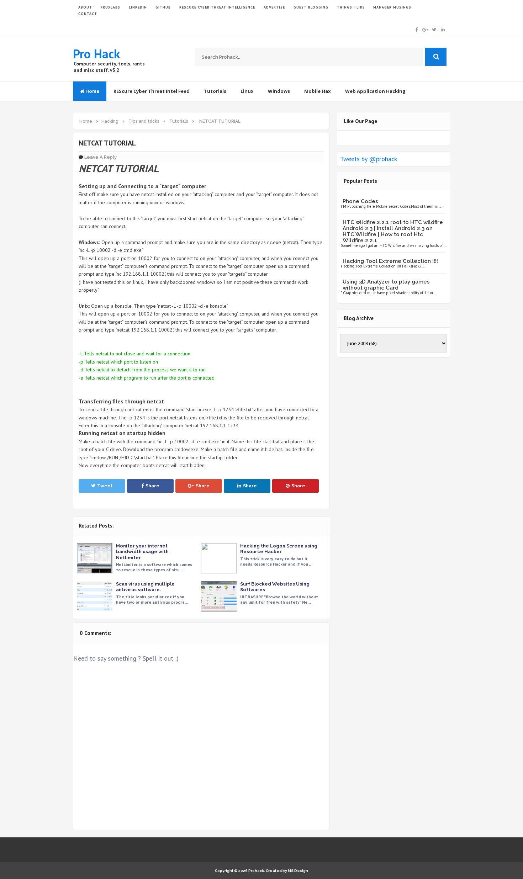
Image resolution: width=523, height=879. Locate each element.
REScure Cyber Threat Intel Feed (151, 91)
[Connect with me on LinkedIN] (443, 29)
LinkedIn (138, 7)
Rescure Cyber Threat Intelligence (217, 7)
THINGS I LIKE (351, 7)
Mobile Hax (317, 91)
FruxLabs (110, 7)
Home (91, 91)
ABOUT (85, 7)
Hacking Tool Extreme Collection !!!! (390, 261)
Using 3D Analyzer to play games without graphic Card (386, 285)
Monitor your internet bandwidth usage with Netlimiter (142, 551)
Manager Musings (392, 7)
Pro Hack (96, 54)
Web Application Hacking (375, 91)
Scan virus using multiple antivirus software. (145, 586)
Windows (279, 91)
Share (152, 485)
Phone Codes (360, 201)
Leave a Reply (100, 157)
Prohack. (257, 871)
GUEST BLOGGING (311, 7)
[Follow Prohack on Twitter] (434, 29)
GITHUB (163, 7)
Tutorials (215, 91)
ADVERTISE (274, 7)
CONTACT (87, 13)
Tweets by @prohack (368, 159)
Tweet (105, 485)
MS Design (298, 871)
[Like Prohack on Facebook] (416, 29)
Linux (247, 91)
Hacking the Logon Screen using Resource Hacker (278, 548)
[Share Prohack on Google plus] (425, 29)
